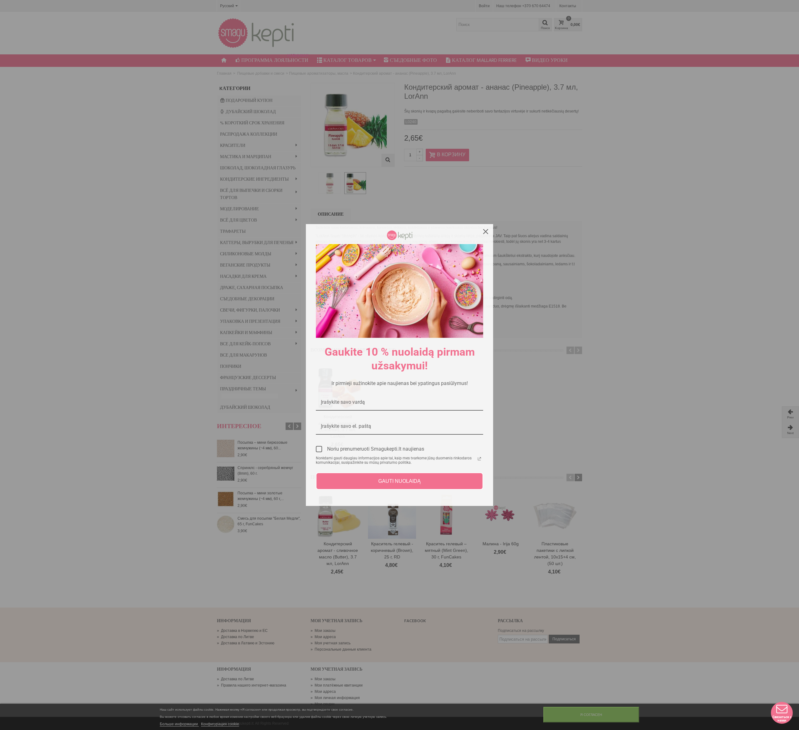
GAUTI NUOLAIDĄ (399, 481)
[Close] (485, 231)
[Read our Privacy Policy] (479, 458)
